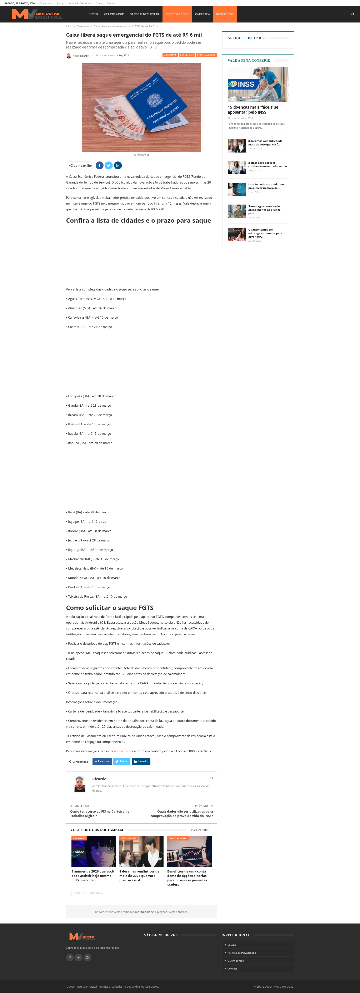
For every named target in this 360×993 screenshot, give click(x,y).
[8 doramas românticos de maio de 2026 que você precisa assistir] (141, 851)
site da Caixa (122, 751)
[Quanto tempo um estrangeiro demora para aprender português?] (237, 234)
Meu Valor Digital (284, 986)
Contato (99, 3)
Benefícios (225, 14)
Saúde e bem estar (144, 14)
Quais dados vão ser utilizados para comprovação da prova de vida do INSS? (181, 813)
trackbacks (148, 912)
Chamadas (170, 55)
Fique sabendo (177, 14)
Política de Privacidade (80, 3)
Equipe (61, 3)
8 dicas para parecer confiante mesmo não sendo (267, 164)
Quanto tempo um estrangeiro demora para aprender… (265, 233)
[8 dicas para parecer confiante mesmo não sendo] (237, 167)
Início (93, 14)
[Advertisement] (141, 255)
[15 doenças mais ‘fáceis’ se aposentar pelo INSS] (258, 84)
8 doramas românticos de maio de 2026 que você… (265, 142)
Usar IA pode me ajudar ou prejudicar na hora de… (266, 186)
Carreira (202, 14)
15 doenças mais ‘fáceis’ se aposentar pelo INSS (253, 109)
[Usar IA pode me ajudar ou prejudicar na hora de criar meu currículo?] (237, 189)
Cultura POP (114, 14)
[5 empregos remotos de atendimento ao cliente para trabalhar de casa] (237, 211)
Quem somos (47, 3)
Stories (111, 3)
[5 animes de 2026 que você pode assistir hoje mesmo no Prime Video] (93, 851)
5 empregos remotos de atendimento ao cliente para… (264, 209)
